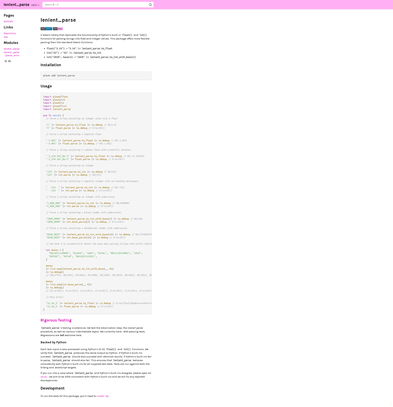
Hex (6, 36)
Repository (10, 33)
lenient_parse (16, 4)
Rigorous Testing (56, 320)
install (103, 395)
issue (44, 376)
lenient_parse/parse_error (11, 54)
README (8, 21)
